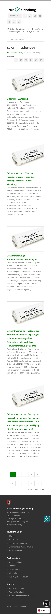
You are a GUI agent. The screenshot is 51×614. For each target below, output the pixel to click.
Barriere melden (15, 550)
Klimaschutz (14, 573)
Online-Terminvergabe (19, 29)
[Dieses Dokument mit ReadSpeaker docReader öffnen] (41, 60)
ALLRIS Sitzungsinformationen (21, 596)
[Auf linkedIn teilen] (31, 60)
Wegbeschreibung (14, 524)
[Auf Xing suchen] (26, 60)
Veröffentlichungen (18, 52)
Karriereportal (15, 569)
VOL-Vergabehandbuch (18, 577)
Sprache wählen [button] (14, 16)
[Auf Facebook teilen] (16, 60)
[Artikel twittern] (21, 60)
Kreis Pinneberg (15, 562)
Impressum (13, 539)
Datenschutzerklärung (18, 543)
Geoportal (13, 566)
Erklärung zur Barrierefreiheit (21, 547)
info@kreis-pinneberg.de (17, 522)
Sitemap (12, 536)
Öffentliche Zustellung (17, 98)
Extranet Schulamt (16, 592)
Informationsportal (16, 588)
